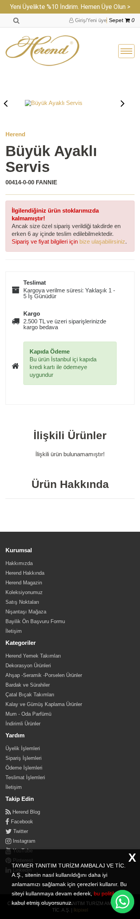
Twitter (20, 831)
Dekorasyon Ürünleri (28, 665)
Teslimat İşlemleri (25, 777)
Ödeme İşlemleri (23, 768)
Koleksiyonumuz (24, 592)
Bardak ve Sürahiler (27, 685)
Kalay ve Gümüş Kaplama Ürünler (43, 704)
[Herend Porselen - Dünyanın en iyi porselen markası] (42, 51)
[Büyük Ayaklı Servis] (64, 103)
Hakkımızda (19, 563)
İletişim (13, 631)
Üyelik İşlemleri (22, 748)
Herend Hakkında (24, 573)
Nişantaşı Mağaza (25, 612)
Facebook (21, 822)
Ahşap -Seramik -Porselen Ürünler (43, 675)
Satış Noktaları (22, 602)
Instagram (23, 841)
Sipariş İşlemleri (23, 758)
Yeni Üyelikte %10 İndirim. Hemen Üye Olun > (70, 6)
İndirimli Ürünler (22, 724)
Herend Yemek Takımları (33, 656)
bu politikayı (108, 893)
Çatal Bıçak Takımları (29, 694)
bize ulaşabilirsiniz (102, 241)
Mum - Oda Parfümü (28, 714)
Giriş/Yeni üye (90, 20)
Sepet (122, 20)
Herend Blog (25, 812)
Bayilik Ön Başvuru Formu (35, 621)
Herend (15, 134)
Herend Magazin (23, 583)
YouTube (22, 851)
